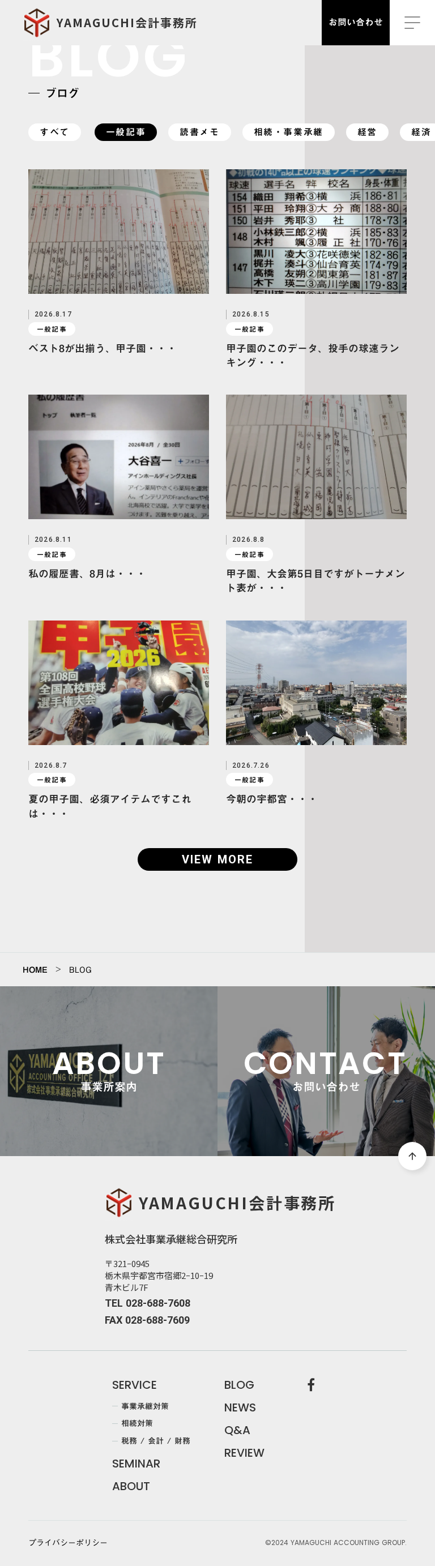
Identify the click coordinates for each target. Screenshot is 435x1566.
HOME (35, 970)
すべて (55, 132)
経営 (367, 132)
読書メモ (199, 132)
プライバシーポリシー (68, 1543)
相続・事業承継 (288, 132)
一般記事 (126, 132)
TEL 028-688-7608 (147, 1303)
